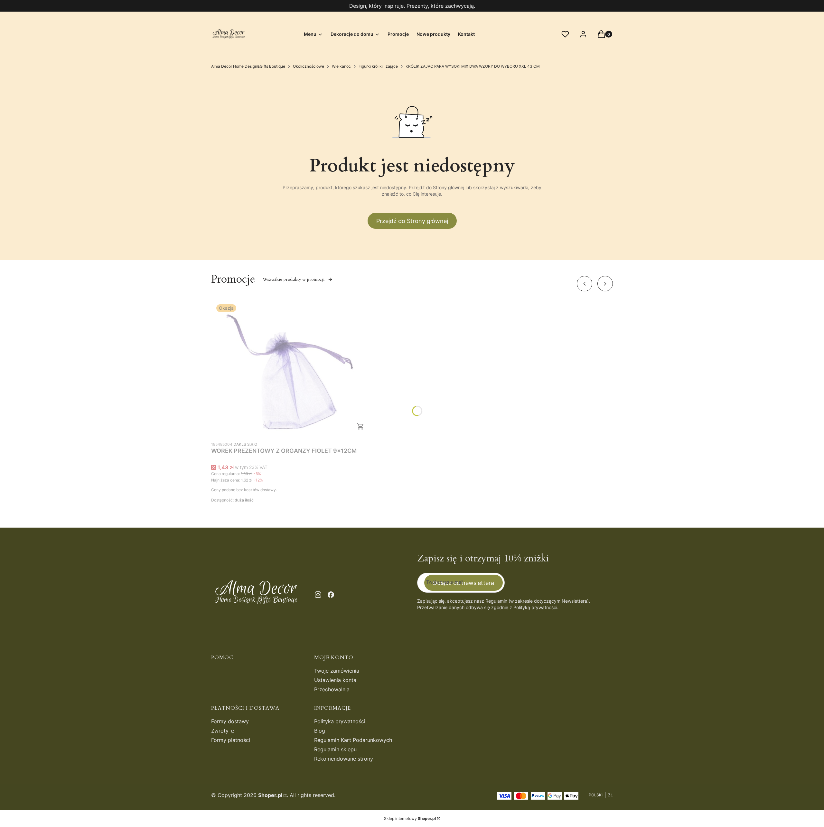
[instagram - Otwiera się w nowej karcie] (318, 594)
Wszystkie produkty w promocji (293, 279)
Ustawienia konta (335, 680)
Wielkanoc (341, 66)
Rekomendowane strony (343, 758)
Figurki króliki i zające (378, 66)
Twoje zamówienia (336, 670)
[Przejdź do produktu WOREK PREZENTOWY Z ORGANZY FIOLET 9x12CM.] (291, 368)
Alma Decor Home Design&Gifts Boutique (248, 66)
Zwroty (220, 730)
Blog (319, 730)
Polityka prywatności (339, 721)
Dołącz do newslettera (463, 582)
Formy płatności (230, 740)
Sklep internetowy (410, 818)
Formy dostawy (230, 721)
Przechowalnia (332, 689)
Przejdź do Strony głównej (412, 221)
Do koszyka (360, 426)
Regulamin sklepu (335, 749)
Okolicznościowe (308, 66)
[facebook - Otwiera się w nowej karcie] (331, 594)
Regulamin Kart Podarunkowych (353, 740)
